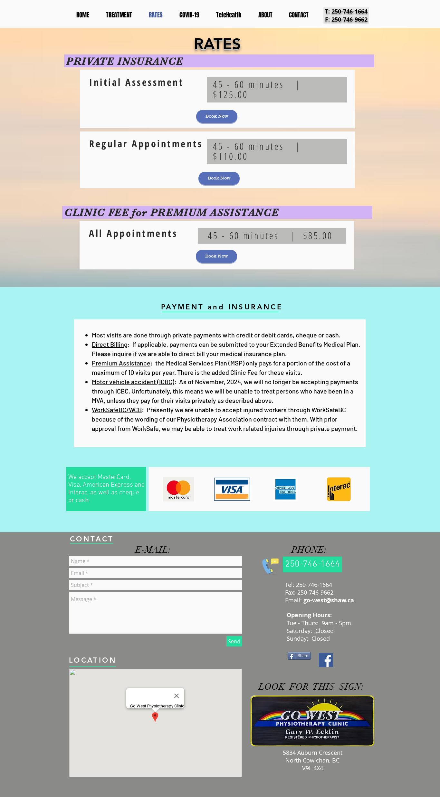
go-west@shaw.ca (328, 600)
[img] (178, 489)
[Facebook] (326, 660)
